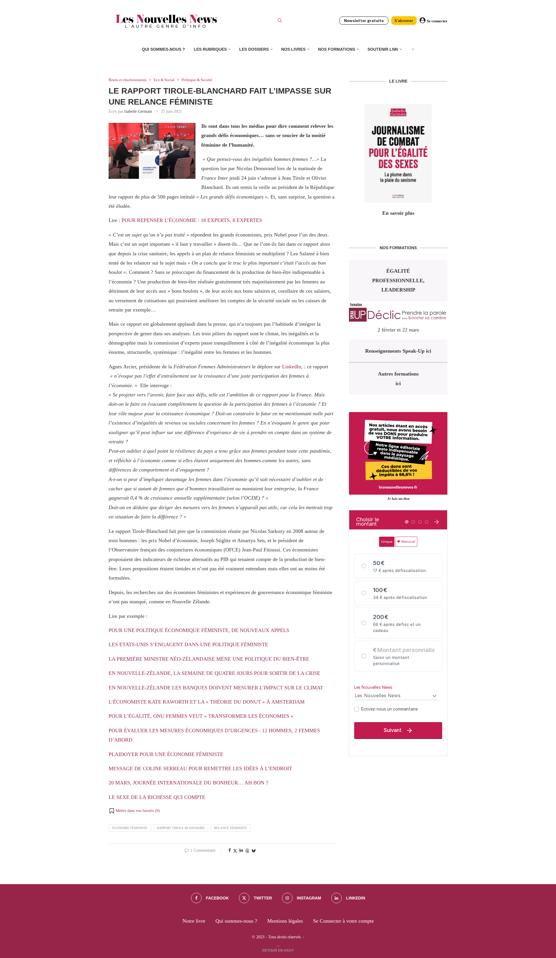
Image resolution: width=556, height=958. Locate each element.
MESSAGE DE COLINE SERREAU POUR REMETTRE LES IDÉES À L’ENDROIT (200, 768)
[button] (134, 810)
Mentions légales (285, 921)
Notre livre (193, 921)
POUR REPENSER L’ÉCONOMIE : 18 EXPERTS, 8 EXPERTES (192, 220)
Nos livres (293, 49)
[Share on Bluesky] (254, 850)
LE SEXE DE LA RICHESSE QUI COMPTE (157, 797)
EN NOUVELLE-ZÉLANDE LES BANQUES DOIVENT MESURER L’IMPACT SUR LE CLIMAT (216, 688)
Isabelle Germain (138, 111)
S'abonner (404, 20)
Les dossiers (254, 49)
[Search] (280, 21)
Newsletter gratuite (364, 20)
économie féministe (129, 828)
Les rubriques (210, 49)
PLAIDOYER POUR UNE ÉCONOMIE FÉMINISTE (166, 754)
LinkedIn (291, 366)
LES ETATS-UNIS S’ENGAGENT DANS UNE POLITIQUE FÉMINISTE (188, 644)
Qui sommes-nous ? (163, 49)
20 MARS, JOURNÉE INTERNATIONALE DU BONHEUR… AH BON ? (188, 783)
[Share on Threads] (247, 850)
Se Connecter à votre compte (343, 921)
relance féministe (230, 828)
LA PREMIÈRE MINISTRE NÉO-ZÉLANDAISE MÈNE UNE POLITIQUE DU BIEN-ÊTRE (209, 659)
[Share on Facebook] (229, 850)
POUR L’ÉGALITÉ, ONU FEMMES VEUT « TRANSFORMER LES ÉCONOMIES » (201, 716)
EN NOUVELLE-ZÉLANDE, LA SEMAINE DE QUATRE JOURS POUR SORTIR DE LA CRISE (214, 673)
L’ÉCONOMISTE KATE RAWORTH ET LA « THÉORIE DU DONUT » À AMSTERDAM (207, 702)
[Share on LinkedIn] (241, 850)
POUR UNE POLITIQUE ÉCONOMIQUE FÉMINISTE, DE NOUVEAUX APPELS (199, 630)
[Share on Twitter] (235, 850)
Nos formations (336, 49)
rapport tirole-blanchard (180, 828)
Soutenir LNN (382, 49)
